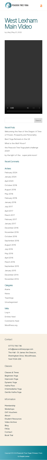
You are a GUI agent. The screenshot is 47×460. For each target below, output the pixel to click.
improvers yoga (11, 379)
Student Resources (13, 419)
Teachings (9, 298)
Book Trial (9, 435)
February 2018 (11, 198)
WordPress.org (11, 325)
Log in (7, 312)
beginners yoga (11, 376)
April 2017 (9, 211)
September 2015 (12, 266)
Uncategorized (11, 302)
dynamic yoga (11, 382)
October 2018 (11, 185)
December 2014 (12, 275)
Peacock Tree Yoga (24, 453)
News (7, 293)
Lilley (9, 32)
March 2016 (10, 262)
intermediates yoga (13, 389)
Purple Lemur (24, 456)
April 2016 (9, 258)
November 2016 (12, 232)
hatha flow (10, 385)
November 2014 (12, 279)
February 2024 (11, 172)
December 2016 (11, 228)
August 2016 (10, 245)
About (7, 415)
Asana (7, 289)
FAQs (7, 429)
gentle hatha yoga (13, 392)
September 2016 (12, 241)
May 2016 (9, 253)
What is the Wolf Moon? (15, 143)
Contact (8, 432)
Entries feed (10, 317)
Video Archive (11, 422)
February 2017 (11, 219)
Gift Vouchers (11, 412)
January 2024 (11, 177)
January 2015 (10, 270)
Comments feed (12, 321)
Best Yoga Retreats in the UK (17, 139)
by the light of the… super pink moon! (21, 155)
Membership (10, 405)
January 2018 (10, 202)
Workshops (9, 409)
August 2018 (10, 189)
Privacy (35, 453)
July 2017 (9, 206)
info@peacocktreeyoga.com (20, 349)
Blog (7, 425)
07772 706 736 (15, 346)
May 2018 (9, 194)
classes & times (12, 372)
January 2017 (10, 223)
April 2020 (9, 181)
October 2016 (11, 236)
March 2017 (10, 215)
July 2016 (9, 249)
